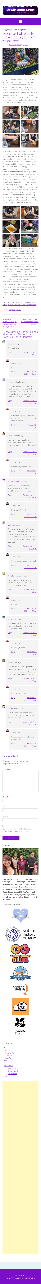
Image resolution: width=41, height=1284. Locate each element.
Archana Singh (13, 619)
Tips (5, 1076)
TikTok (28, 1278)
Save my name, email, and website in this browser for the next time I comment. (18, 830)
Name (5, 797)
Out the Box (23, 1275)
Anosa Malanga (13, 708)
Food (6, 1063)
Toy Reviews (12, 1074)
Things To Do (9, 1053)
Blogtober (12, 310)
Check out (7, 302)
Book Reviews (13, 1069)
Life (16, 310)
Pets (6, 1060)
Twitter (33, 1278)
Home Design (9, 1058)
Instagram (22, 1278)
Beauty (7, 1050)
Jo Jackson (12, 344)
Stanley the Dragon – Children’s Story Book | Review (29, 321)
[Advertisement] (20, 1167)
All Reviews (8, 1066)
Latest (5, 1047)
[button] (20, 21)
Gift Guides (8, 1055)
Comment (7, 769)
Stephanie (12, 525)
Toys (19, 310)
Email (5, 807)
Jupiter (25, 45)
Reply (10, 352)
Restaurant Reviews (15, 1071)
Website (6, 816)
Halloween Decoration (16, 481)
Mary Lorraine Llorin (15, 576)
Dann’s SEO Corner (12, 1278)
